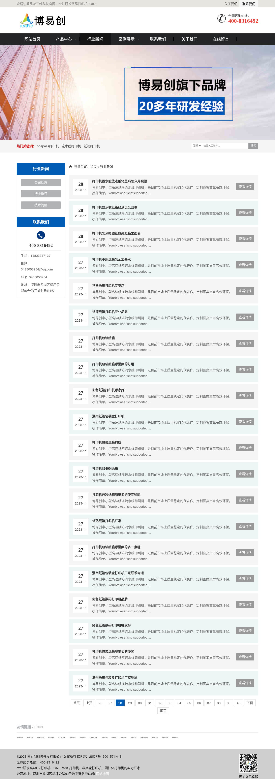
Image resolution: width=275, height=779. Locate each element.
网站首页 (32, 39)
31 (150, 703)
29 (130, 703)
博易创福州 (20, 737)
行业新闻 (95, 39)
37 (209, 703)
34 (179, 703)
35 (189, 703)
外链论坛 (114, 737)
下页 (250, 703)
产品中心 (64, 39)
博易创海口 (72, 737)
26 (100, 703)
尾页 (163, 710)
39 (229, 703)
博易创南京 (175, 737)
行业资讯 (40, 193)
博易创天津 (83, 737)
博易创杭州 (51, 737)
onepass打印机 (48, 146)
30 (140, 703)
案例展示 (127, 39)
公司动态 (40, 182)
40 (238, 703)
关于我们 (230, 3)
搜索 (253, 145)
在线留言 (221, 39)
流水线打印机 (71, 146)
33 (169, 703)
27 (110, 703)
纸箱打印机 (92, 146)
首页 (93, 166)
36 (199, 703)
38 (219, 703)
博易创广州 (104, 737)
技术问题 (40, 205)
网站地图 (102, 773)
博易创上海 (155, 737)
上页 (89, 703)
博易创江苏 (133, 737)
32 (159, 703)
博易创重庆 (30, 737)
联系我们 (248, 3)
